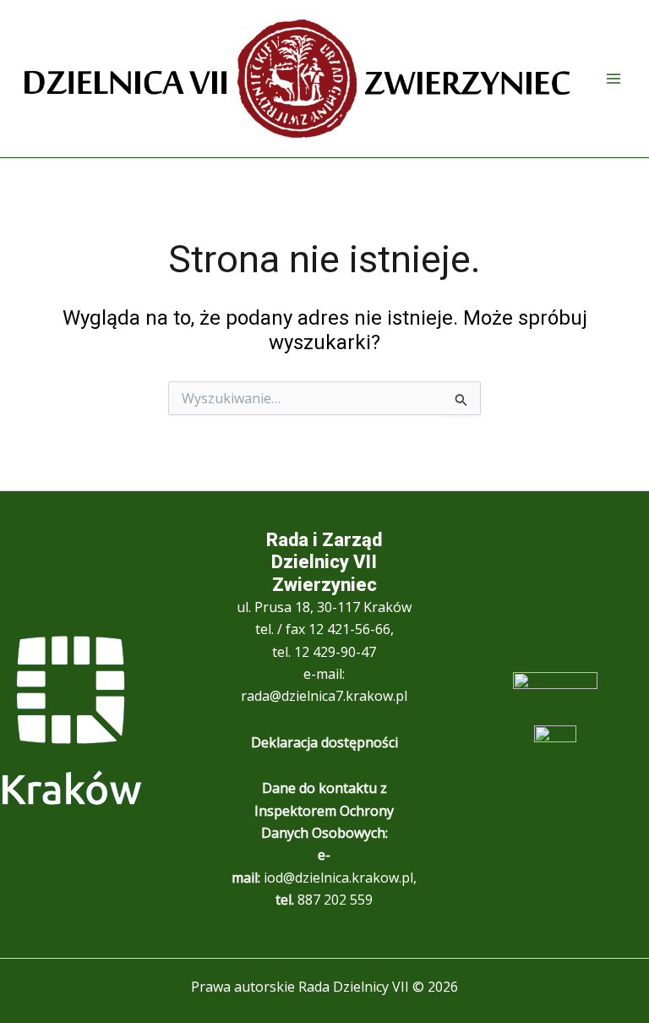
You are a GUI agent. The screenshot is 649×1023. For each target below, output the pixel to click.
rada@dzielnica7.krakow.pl (324, 696)
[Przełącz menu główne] (613, 78)
